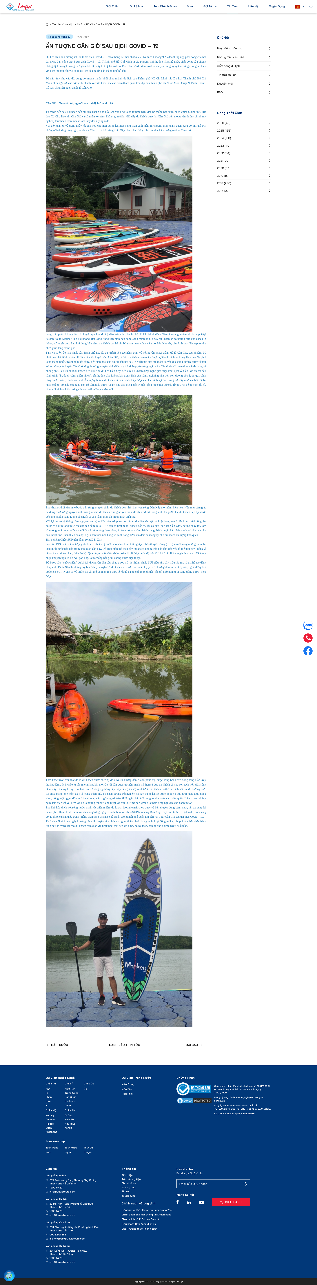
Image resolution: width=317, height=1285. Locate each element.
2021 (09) (223, 160)
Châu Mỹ (51, 1110)
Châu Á (69, 1083)
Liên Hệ (253, 6)
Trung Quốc (72, 1092)
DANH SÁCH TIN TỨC (124, 1044)
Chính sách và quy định (139, 1203)
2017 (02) (223, 190)
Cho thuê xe (129, 1183)
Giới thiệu (127, 1175)
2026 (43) (223, 123)
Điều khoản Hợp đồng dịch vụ (139, 1223)
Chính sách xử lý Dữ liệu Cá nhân (141, 1219)
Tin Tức (232, 6)
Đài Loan (70, 1100)
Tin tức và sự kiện (62, 24)
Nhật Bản (70, 1088)
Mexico (50, 1123)
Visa (190, 6)
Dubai (68, 1105)
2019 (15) (223, 175)
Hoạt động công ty (229, 48)
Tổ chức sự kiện (131, 1179)
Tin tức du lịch (226, 75)
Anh (48, 1088)
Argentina (51, 1131)
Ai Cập (68, 1115)
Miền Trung (128, 1084)
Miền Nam (127, 1093)
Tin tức (126, 1191)
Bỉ (47, 1092)
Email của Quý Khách (190, 1173)
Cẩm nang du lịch (228, 66)
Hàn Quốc (70, 1096)
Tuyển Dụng (277, 6)
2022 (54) (223, 153)
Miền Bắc (127, 1089)
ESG (220, 92)
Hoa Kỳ (50, 1115)
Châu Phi (70, 1110)
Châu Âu (51, 1083)
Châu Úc (89, 1083)
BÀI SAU (192, 1044)
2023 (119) (223, 145)
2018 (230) (224, 183)
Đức (48, 1100)
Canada (50, 1119)
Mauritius (70, 1123)
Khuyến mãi (225, 83)
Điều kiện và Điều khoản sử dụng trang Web (147, 1209)
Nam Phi (69, 1119)
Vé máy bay (128, 1187)
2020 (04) (223, 168)
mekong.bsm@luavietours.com (67, 1238)
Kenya (68, 1127)
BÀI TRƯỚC (59, 1044)
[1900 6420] (308, 638)
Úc (85, 1088)
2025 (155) (224, 130)
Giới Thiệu (112, 6)
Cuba (49, 1127)
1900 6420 (56, 1187)
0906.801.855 (58, 1234)
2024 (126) (224, 138)
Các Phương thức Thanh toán (139, 1228)
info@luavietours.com (62, 1191)
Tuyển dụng (128, 1195)
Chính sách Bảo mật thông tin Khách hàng (146, 1214)
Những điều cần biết (230, 57)
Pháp (49, 1096)
